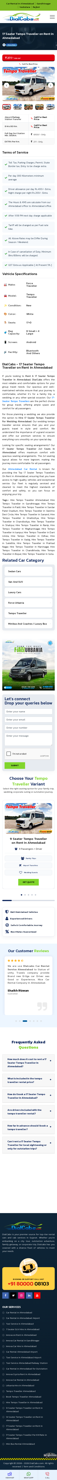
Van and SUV (15, 582)
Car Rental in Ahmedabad (20, 3)
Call (47, 1477)
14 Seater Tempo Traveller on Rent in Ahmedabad (24, 1418)
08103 (28, 1284)
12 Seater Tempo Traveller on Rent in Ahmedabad (24, 1409)
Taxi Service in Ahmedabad (20, 1323)
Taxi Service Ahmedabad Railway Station (27, 1363)
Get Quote (28, 882)
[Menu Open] (52, 17)
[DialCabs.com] (21, 19)
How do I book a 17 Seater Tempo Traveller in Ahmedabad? (26, 1096)
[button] (21, 894)
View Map (9, 1477)
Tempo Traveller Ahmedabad (21, 1391)
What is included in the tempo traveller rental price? (24, 1080)
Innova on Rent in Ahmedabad (21, 1335)
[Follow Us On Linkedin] (29, 1295)
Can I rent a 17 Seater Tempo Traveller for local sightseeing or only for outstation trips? (27, 1145)
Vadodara (24, 7)
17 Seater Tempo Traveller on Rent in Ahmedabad (24, 1427)
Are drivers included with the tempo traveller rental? (24, 1111)
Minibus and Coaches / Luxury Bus (27, 623)
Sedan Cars (14, 571)
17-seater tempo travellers (28, 399)
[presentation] (6, 85)
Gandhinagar (44, 3)
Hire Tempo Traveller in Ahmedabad (24, 1402)
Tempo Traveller (17, 613)
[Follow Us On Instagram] (21, 1295)
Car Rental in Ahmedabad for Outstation (26, 1368)
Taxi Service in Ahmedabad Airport (23, 1357)
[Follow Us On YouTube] (37, 1295)
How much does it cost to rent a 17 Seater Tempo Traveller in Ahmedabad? (27, 1062)
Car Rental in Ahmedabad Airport (23, 1318)
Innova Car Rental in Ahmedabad (22, 1380)
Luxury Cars (14, 592)
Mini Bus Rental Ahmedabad (20, 1444)
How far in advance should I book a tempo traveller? (27, 1127)
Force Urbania (16, 603)
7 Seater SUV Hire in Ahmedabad (23, 1329)
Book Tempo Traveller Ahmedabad (23, 1396)
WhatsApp (28, 1477)
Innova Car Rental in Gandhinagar (22, 1340)
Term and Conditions (34, 1466)
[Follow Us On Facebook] (5, 1295)
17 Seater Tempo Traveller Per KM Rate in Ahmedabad (26, 1436)
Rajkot (36, 7)
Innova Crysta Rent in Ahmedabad (23, 1374)
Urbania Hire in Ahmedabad (20, 1385)
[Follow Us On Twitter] (13, 1295)
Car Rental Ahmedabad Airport (22, 1351)
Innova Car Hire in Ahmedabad (21, 1346)
